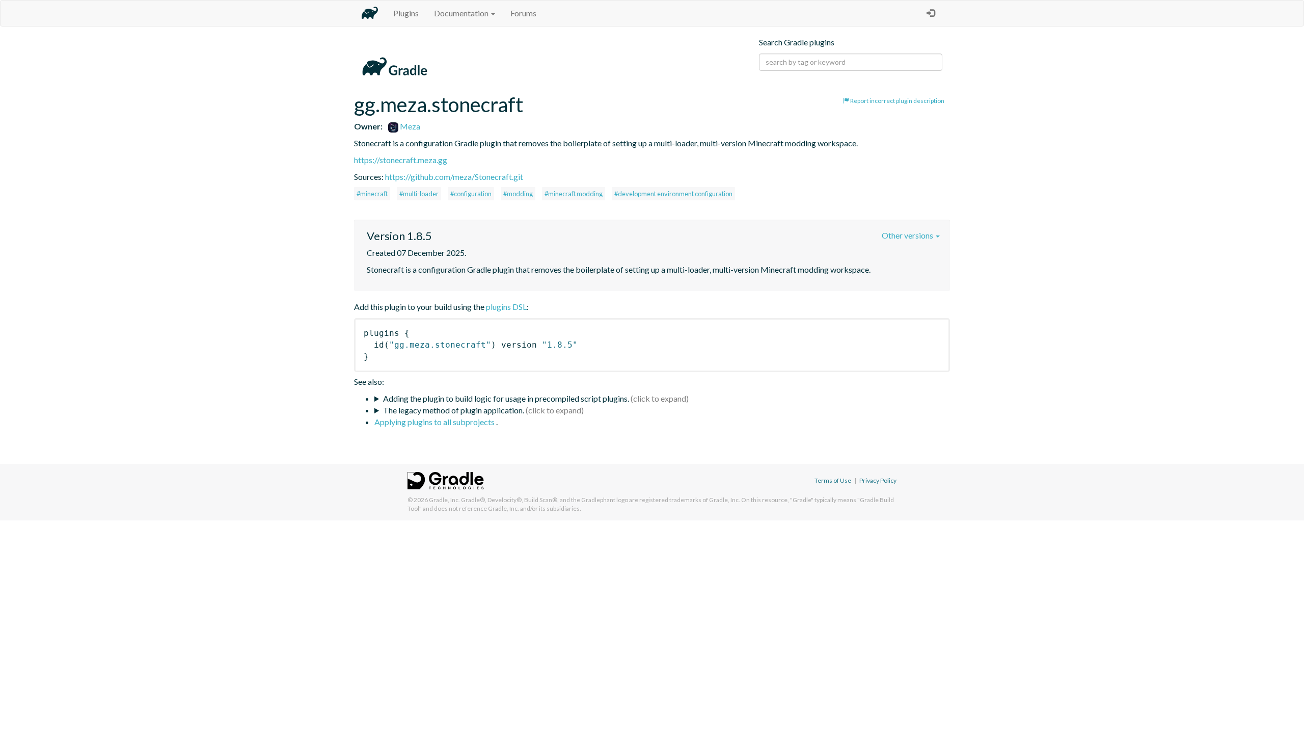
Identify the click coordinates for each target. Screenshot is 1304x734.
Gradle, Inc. (444, 500)
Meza (409, 126)
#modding (518, 194)
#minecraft (372, 194)
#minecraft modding (574, 194)
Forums (523, 13)
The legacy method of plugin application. (453, 410)
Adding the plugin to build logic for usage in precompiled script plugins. (506, 398)
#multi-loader (419, 194)
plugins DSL (506, 306)
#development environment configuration (673, 194)
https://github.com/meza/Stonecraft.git (454, 176)
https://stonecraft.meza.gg (400, 160)
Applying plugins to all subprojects (435, 422)
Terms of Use (832, 480)
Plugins (406, 13)
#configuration (471, 194)
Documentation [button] (462, 13)
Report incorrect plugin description (896, 100)
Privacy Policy (877, 480)
